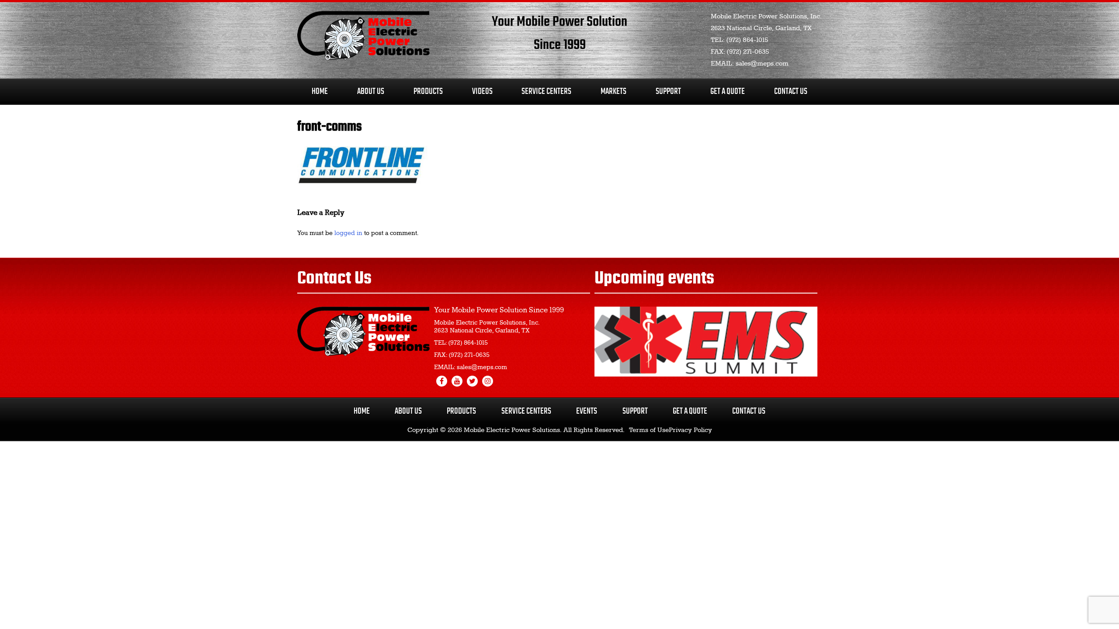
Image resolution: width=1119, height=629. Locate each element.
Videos (482, 91)
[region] (705, 342)
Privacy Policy (690, 430)
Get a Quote (690, 411)
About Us (370, 91)
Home (320, 91)
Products (428, 91)
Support (668, 91)
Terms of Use (649, 430)
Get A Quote (727, 91)
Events (586, 411)
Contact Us (790, 91)
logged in (348, 233)
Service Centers (546, 91)
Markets (613, 91)
